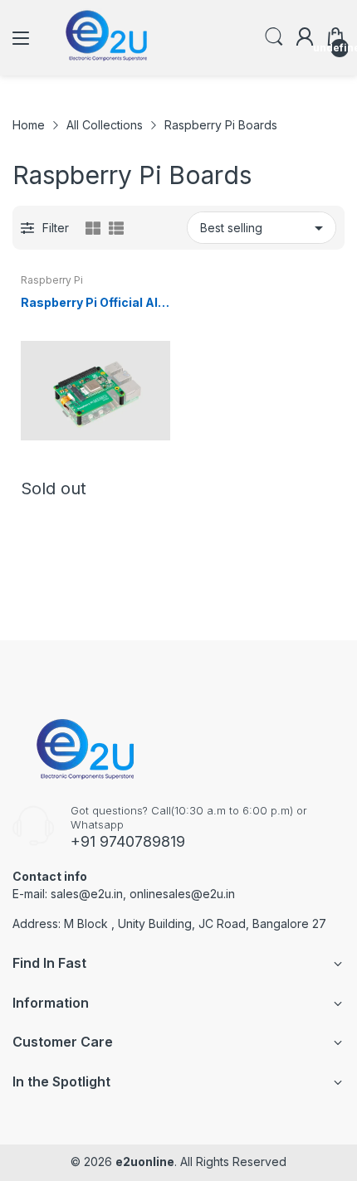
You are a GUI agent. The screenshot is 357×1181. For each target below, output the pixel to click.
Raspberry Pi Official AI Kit (89, 303)
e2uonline (144, 1161)
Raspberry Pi (52, 280)
